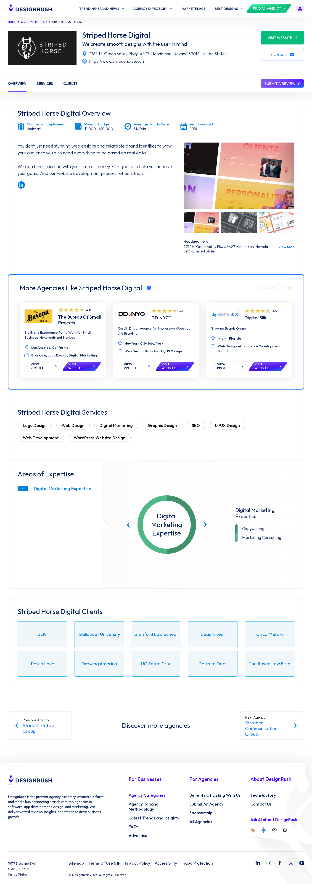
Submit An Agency (206, 804)
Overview (17, 83)
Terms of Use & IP (104, 863)
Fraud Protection (197, 863)
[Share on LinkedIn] (21, 185)
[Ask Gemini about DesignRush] (264, 830)
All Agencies (200, 821)
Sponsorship (200, 812)
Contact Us (261, 804)
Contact (279, 54)
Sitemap (76, 863)
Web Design (73, 425)
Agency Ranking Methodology (144, 807)
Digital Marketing (116, 425)
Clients (70, 83)
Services (45, 83)
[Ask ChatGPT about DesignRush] (274, 830)
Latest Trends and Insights (154, 818)
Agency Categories (147, 795)
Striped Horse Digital (116, 35)
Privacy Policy (137, 863)
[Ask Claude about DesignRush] (252, 830)
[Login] (300, 8)
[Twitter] (290, 863)
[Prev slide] (128, 524)
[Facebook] (280, 863)
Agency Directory (34, 22)
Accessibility (166, 863)
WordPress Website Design (99, 437)
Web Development (41, 437)
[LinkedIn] (258, 863)
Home (12, 22)
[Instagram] (269, 863)
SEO (196, 425)
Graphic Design (162, 425)
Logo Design (35, 425)
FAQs (134, 826)
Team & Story (263, 795)
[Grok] (285, 830)
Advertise (138, 835)
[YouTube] (301, 863)
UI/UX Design (227, 425)
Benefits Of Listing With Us (215, 795)
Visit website (279, 37)
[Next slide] (205, 524)
